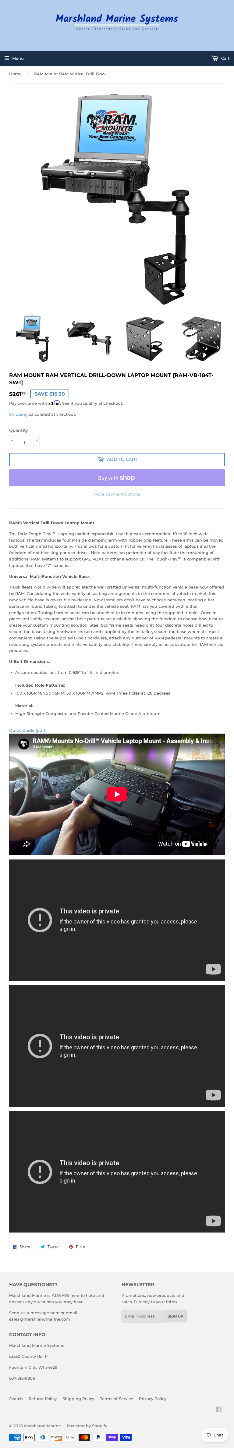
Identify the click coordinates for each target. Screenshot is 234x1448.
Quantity (18, 430)
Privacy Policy (152, 1398)
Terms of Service (116, 1398)
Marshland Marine (42, 1425)
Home (15, 73)
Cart (224, 58)
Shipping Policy (78, 1398)
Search (16, 1398)
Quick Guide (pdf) (27, 730)
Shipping (18, 414)
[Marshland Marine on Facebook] (218, 1410)
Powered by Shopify (87, 1425)
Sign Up (175, 1316)
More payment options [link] (117, 494)
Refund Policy (43, 1398)
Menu (18, 58)
